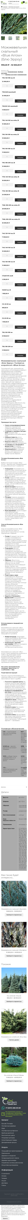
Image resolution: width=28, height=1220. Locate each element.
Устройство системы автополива (12, 1162)
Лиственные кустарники (10, 1130)
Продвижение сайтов (14, 1202)
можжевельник (22, 74)
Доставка (5, 1183)
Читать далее (14, 1040)
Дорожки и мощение (9, 1155)
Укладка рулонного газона (10, 1158)
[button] (24, 16)
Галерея (4, 1178)
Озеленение (6, 1153)
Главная (5, 6)
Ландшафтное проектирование (12, 1151)
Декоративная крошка (9, 1142)
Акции (4, 1180)
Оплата (4, 1176)
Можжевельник (12, 72)
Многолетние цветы (8, 1135)
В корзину (20, 87)
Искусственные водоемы (10, 1165)
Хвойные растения (13, 6)
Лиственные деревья (9, 1126)
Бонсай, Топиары (7, 1123)
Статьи (4, 1185)
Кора (3, 1128)
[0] (22, 3)
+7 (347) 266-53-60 (13, 1)
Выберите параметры (14, 915)
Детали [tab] (3, 787)
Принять (5, 1218)
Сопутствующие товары (9, 1140)
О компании (6, 1173)
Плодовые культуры (8, 1138)
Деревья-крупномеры (9, 1160)
